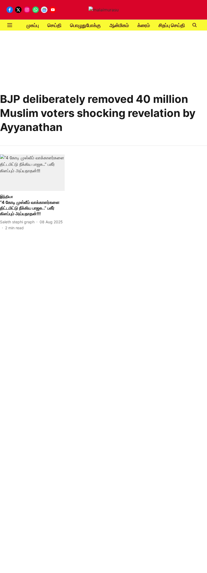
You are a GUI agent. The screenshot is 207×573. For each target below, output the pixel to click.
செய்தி (54, 25)
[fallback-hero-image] (32, 172)
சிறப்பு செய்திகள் (175, 25)
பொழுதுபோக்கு (85, 25)
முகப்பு (32, 25)
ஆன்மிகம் (119, 25)
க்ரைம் (143, 25)
